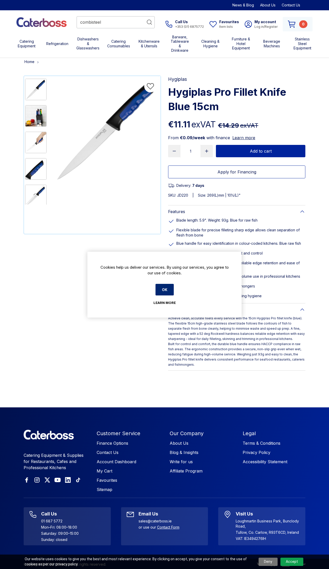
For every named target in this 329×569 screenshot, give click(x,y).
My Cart (104, 471)
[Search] (149, 22)
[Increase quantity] (206, 151)
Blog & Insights (184, 452)
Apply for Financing (236, 171)
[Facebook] (27, 480)
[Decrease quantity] (174, 151)
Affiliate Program (186, 471)
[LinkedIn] (68, 480)
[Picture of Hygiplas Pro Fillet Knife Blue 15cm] (36, 89)
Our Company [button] (187, 433)
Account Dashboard (116, 461)
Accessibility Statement (265, 461)
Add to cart (261, 151)
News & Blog (243, 5)
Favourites (107, 480)
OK (164, 289)
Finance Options (112, 443)
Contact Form (168, 527)
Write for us (181, 461)
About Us (268, 5)
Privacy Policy (256, 452)
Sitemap (104, 489)
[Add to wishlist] (150, 86)
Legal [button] (249, 433)
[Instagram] (37, 480)
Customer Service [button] (118, 433)
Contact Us (291, 5)
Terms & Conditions (261, 443)
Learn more (243, 137)
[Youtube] (57, 480)
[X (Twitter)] (47, 480)
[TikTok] (78, 480)
